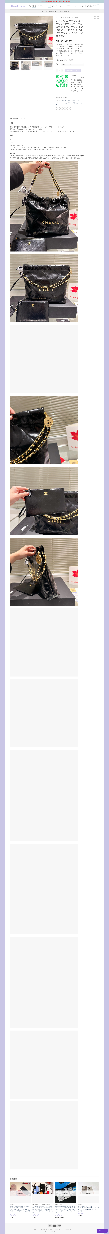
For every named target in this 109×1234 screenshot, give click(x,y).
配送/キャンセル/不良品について (67, 1229)
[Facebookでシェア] (57, 108)
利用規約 (50, 1229)
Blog (35, 1229)
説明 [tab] (11, 118)
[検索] (30, 6)
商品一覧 (34, 6)
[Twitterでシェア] (60, 108)
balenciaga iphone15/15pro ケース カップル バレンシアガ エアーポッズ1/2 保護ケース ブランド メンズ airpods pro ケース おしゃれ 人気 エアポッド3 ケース (65, 1209)
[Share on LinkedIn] (69, 108)
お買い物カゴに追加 (72, 70)
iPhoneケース (41, 6)
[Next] (50, 38)
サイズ (57, 64)
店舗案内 (55, 1229)
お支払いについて (42, 1229)
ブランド (54, 6)
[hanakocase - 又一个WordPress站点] (18, 6)
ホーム (57, 17)
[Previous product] (98, 17)
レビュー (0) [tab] (22, 118)
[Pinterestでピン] (66, 108)
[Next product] (95, 17)
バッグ (49, 6)
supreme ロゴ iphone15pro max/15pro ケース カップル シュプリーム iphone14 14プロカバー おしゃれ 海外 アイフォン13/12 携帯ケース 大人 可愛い (20, 1209)
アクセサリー (62, 6)
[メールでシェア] (63, 108)
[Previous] (12, 38)
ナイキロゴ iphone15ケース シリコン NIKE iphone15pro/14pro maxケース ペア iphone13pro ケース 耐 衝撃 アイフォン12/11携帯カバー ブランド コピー (42, 1209)
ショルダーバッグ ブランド (65, 103)
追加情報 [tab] (15, 118)
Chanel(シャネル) (72, 17)
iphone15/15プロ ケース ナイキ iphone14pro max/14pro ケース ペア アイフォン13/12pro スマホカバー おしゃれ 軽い (88, 1208)
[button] (82, 6)
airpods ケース (71, 6)
